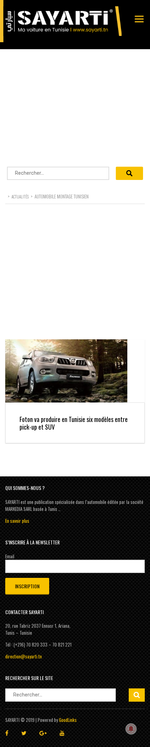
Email (9, 556)
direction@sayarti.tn (23, 656)
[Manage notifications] (131, 728)
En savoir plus (17, 520)
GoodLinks (68, 719)
